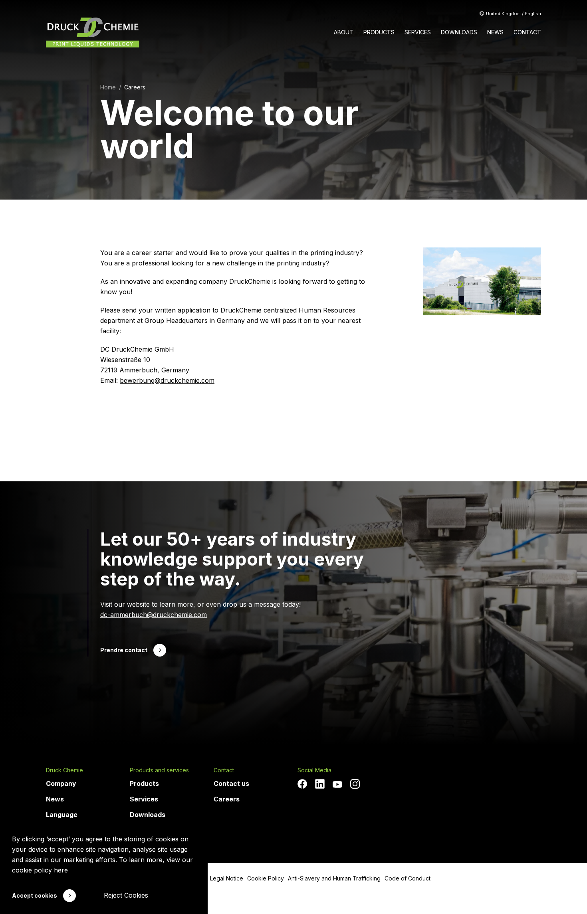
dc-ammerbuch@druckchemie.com (153, 615)
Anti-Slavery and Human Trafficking (334, 878)
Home (108, 87)
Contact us (231, 783)
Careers (134, 87)
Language (61, 815)
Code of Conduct (407, 878)
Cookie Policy (265, 878)
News (55, 799)
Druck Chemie (64, 770)
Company (61, 783)
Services (144, 799)
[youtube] (337, 784)
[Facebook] (302, 784)
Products (144, 783)
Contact (224, 770)
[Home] (92, 32)
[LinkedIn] (320, 784)
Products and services (159, 770)
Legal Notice (226, 878)
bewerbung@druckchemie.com (167, 380)
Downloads (147, 815)
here (61, 870)
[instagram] (355, 784)
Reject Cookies (126, 895)
